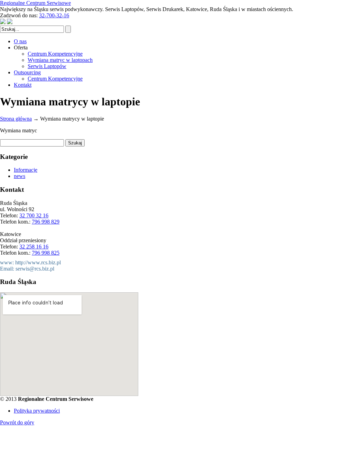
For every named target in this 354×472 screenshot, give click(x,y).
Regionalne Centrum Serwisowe (35, 3)
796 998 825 (45, 253)
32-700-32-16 (54, 15)
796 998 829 (45, 222)
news (19, 176)
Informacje (25, 170)
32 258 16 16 (33, 246)
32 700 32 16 (33, 215)
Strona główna (16, 119)
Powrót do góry (17, 422)
